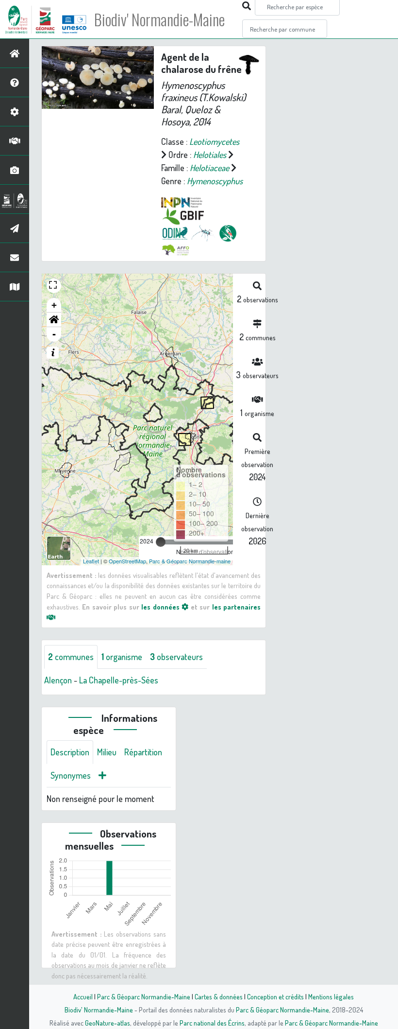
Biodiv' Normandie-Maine (159, 19)
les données (161, 606)
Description (69, 752)
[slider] (161, 542)
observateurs (176, 656)
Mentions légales (331, 996)
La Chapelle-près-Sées (118, 680)
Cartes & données (219, 996)
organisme (121, 656)
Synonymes (70, 775)
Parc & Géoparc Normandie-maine (190, 561)
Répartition (143, 752)
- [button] (54, 334)
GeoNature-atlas (107, 1022)
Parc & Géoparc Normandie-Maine (143, 996)
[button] (54, 320)
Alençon (58, 680)
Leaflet (91, 561)
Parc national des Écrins (212, 1022)
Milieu (106, 752)
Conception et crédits (275, 996)
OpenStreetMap (127, 561)
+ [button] (54, 305)
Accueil (83, 996)
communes (71, 656)
